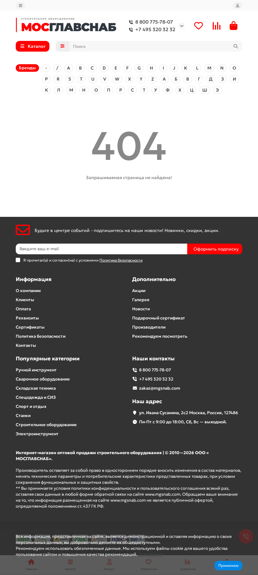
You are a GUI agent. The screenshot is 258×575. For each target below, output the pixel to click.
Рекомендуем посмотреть (159, 336)
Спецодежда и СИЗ (36, 397)
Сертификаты (30, 327)
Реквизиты (27, 318)
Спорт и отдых (31, 406)
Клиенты (25, 299)
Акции (138, 290)
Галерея (140, 299)
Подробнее (150, 554)
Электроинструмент (37, 434)
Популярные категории (48, 358)
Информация (34, 279)
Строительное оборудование (46, 424)
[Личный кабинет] (237, 5)
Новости (141, 309)
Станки (23, 415)
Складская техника (36, 388)
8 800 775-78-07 (154, 22)
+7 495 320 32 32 (155, 29)
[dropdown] (20, 5)
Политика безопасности (40, 336)
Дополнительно (154, 279)
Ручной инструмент (36, 370)
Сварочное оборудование (43, 379)
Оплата (23, 309)
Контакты (26, 345)
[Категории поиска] (62, 46)
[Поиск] (235, 46)
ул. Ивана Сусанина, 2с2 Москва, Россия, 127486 (188, 412)
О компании (28, 290)
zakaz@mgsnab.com (159, 388)
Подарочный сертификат (158, 318)
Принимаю (228, 565)
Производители (148, 327)
